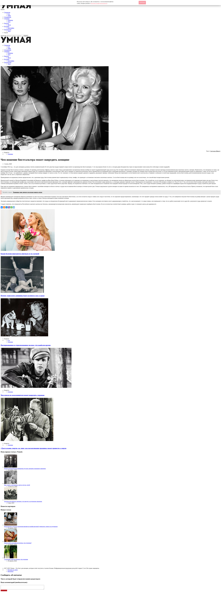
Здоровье (6, 18)
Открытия (7, 12)
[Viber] (9, 207)
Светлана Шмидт (215, 151)
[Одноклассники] (4, 207)
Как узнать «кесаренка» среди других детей (17, 485)
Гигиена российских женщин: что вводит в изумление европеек (23, 501)
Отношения (7, 17)
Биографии (11, 28)
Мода (9, 25)
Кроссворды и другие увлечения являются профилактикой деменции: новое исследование (31, 526)
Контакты (10, 571)
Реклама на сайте (13, 570)
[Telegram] (14, 207)
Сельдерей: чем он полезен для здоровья (16, 559)
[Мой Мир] (7, 207)
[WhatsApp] (11, 207)
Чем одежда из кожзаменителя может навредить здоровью (22, 395)
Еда (9, 14)
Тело (9, 21)
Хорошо (142, 2)
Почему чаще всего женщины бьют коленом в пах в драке (22, 296)
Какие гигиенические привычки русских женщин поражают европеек (25, 468)
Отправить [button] (4, 590)
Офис (9, 15)
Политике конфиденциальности (99, 3)
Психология (7, 29)
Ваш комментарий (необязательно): (14, 582)
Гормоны (10, 20)
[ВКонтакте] (2, 207)
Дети (9, 31)
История (6, 26)
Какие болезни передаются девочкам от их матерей (20, 254)
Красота (6, 23)
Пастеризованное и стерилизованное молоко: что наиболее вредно (26, 345)
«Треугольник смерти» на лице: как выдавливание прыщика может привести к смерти (33, 448)
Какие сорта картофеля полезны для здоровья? (18, 543)
